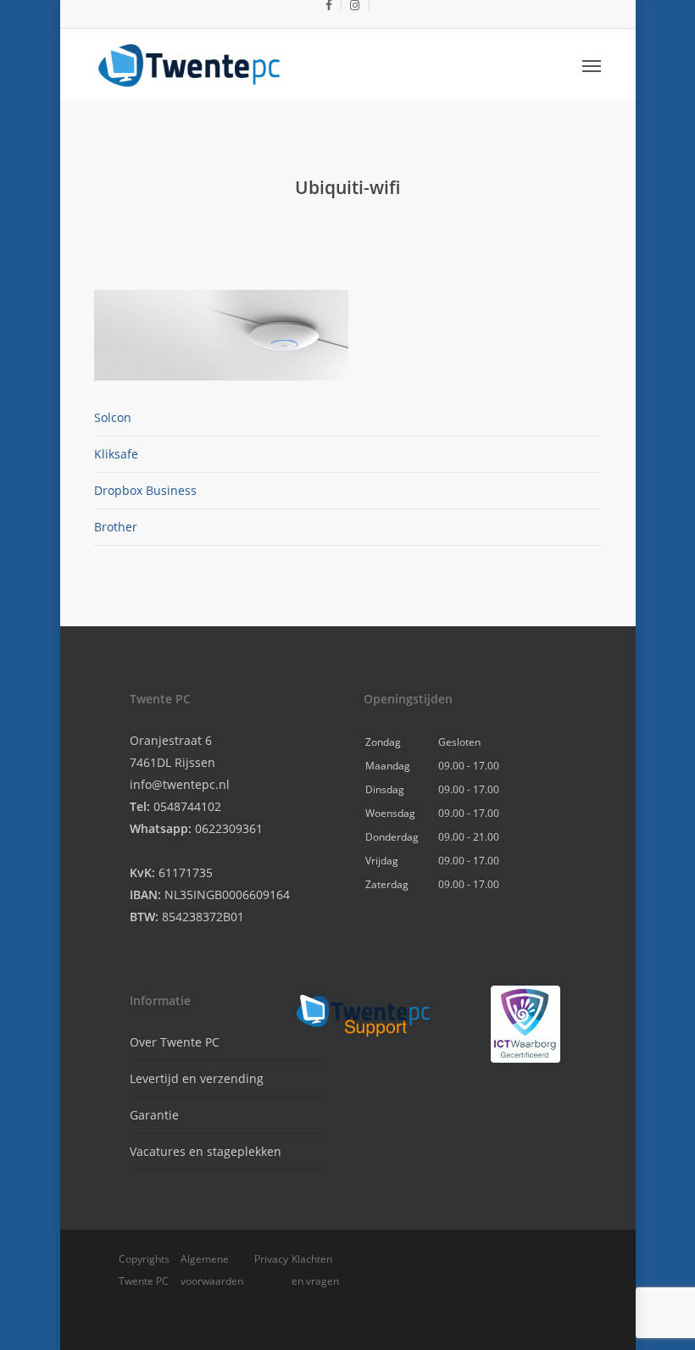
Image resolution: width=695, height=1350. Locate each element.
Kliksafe (116, 454)
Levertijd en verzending (197, 1078)
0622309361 (229, 828)
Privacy (271, 1259)
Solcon (112, 417)
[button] (591, 65)
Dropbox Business (145, 490)
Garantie (154, 1115)
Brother (115, 527)
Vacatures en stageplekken (205, 1151)
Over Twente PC (175, 1042)
